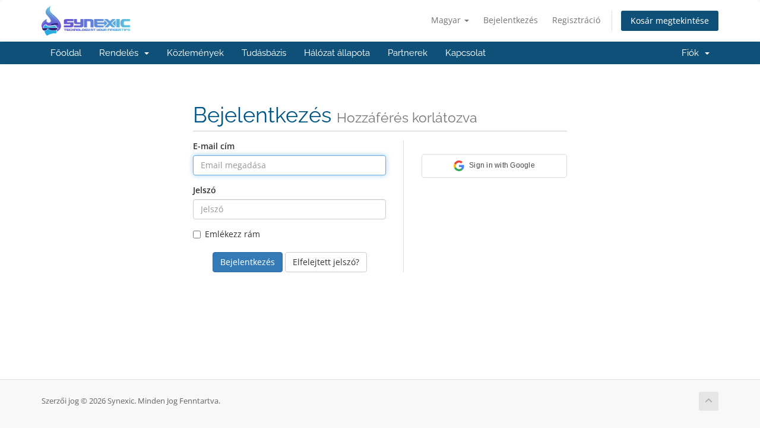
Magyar (447, 20)
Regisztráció (576, 20)
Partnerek (408, 53)
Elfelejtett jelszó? (326, 262)
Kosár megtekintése (670, 20)
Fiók (693, 53)
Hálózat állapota (337, 53)
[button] (494, 166)
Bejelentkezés (510, 20)
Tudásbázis (264, 53)
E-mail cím (214, 146)
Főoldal (65, 53)
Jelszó (204, 190)
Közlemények (195, 53)
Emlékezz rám (232, 234)
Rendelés (121, 53)
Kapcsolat (465, 53)
